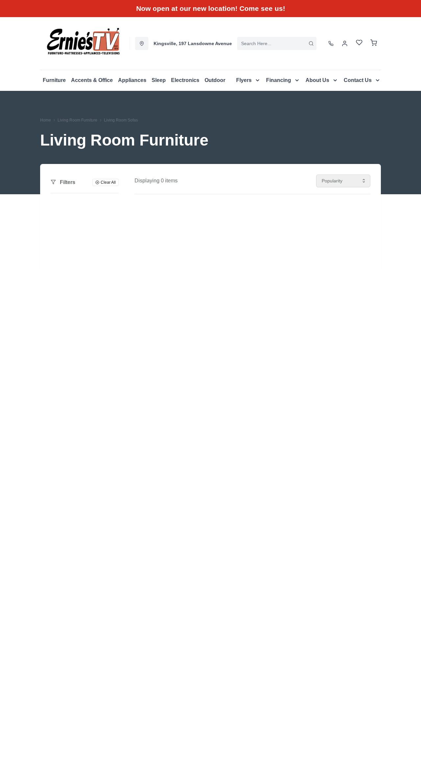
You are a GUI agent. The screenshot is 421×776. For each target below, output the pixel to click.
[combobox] (276, 43)
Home (45, 120)
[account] (344, 43)
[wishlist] (359, 43)
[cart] (373, 43)
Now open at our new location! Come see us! (210, 8)
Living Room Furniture (77, 120)
